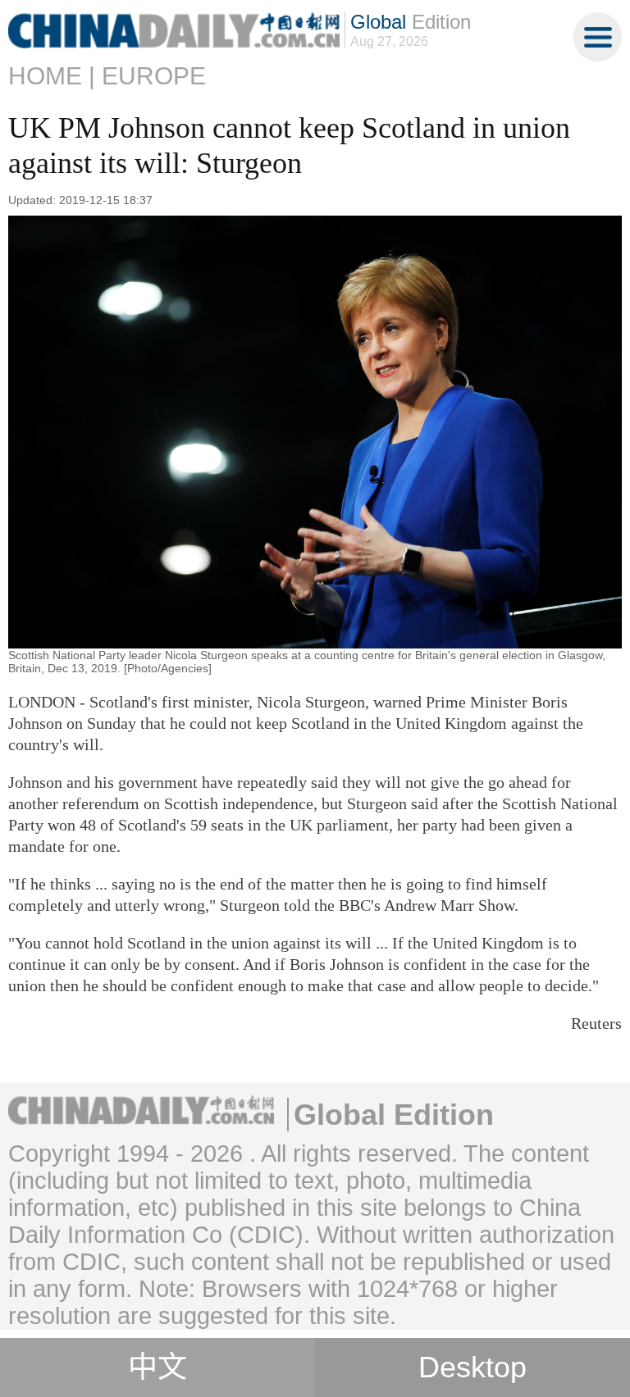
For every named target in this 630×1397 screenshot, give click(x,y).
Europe (154, 75)
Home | (51, 75)
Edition (410, 22)
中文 (157, 1367)
